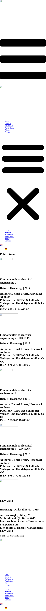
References (9, 126)
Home (7, 122)
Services (8, 124)
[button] (23, 181)
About (7, 130)
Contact (7, 132)
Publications (9, 128)
